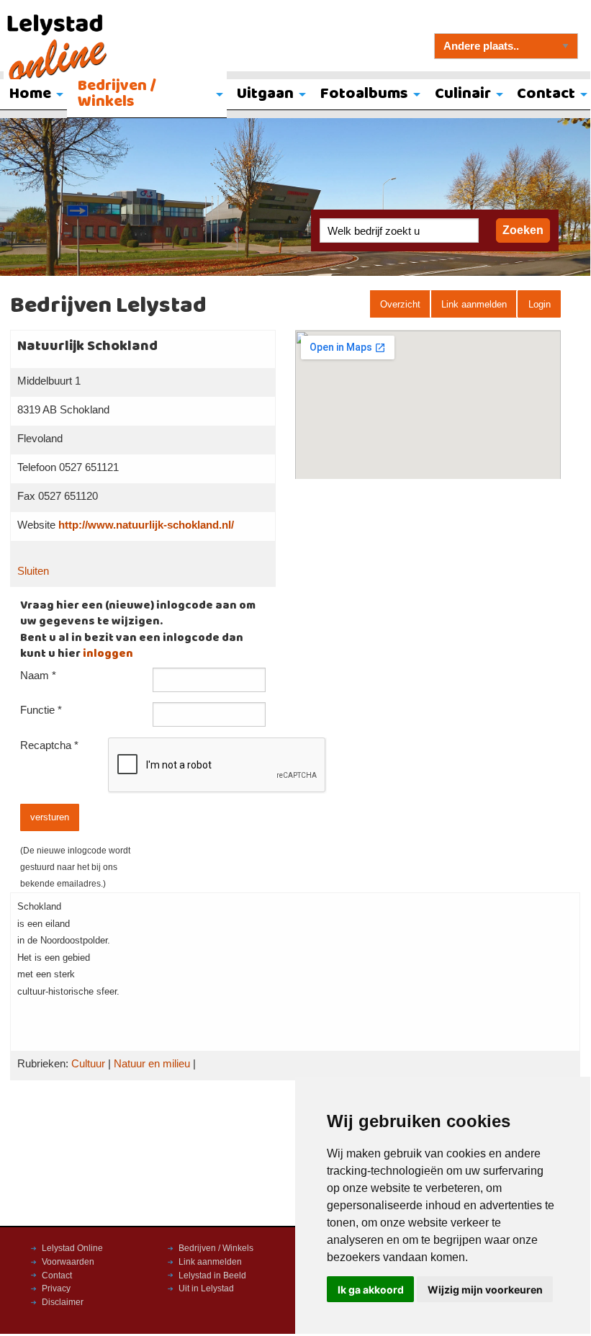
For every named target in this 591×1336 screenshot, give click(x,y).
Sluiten (33, 571)
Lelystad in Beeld (212, 1275)
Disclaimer (63, 1302)
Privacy (56, 1288)
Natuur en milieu (152, 1064)
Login (539, 304)
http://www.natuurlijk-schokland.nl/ (146, 525)
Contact (57, 1275)
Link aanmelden (474, 304)
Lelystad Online (72, 1248)
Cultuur (88, 1064)
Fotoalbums (364, 94)
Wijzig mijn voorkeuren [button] (485, 1289)
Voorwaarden (68, 1262)
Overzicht (400, 304)
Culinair (463, 94)
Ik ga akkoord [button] (371, 1289)
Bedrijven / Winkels (117, 94)
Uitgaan (265, 94)
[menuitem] (146, 95)
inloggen (108, 654)
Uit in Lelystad (206, 1288)
